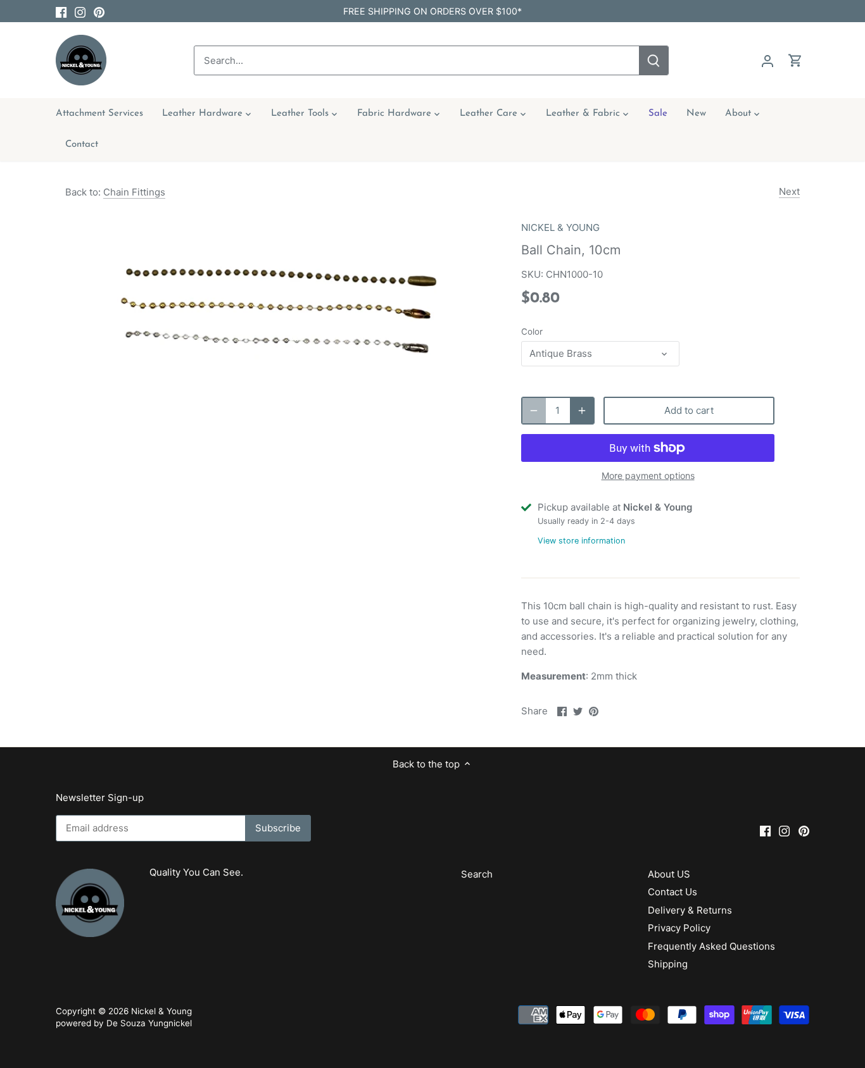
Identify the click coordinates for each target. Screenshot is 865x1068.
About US (669, 874)
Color (532, 331)
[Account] (767, 60)
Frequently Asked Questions (711, 946)
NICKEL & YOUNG (560, 227)
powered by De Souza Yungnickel (124, 1023)
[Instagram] (80, 11)
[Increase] (582, 410)
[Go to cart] (795, 60)
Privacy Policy (679, 928)
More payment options (648, 475)
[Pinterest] (99, 11)
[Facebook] (61, 11)
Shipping (668, 964)
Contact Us (672, 892)
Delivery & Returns (690, 910)
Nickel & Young (161, 1011)
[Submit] (654, 60)
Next (789, 191)
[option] (278, 304)
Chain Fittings (134, 192)
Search (477, 874)
